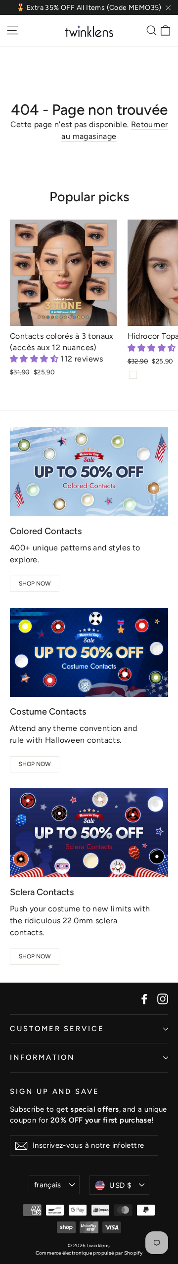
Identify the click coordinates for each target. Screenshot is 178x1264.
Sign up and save (54, 1091)
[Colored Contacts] (89, 471)
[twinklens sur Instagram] (162, 998)
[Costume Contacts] (89, 652)
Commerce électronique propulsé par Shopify (89, 1253)
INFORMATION (42, 1057)
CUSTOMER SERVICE (57, 1028)
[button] (35, 358)
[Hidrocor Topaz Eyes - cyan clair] (133, 374)
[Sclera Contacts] (89, 832)
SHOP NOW (35, 583)
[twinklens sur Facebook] (144, 998)
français (47, 1184)
